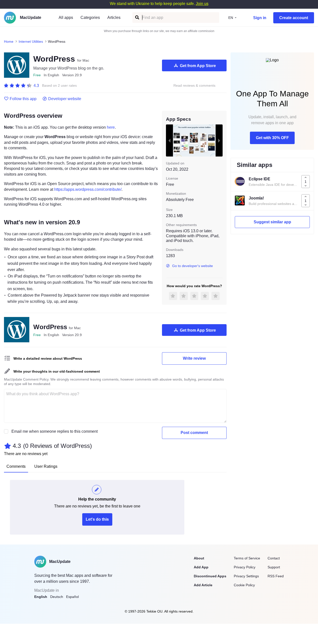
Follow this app (23, 99)
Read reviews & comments (194, 85)
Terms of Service (247, 558)
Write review (194, 358)
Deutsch (56, 596)
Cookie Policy (244, 585)
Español (72, 596)
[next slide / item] (219, 140)
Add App (201, 567)
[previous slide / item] (169, 140)
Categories (90, 17)
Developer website (64, 99)
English (40, 596)
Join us (202, 3)
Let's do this (97, 519)
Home (8, 41)
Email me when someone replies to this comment (54, 431)
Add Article (203, 585)
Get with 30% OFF (272, 137)
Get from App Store (198, 65)
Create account (293, 17)
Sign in (259, 17)
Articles (113, 17)
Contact (274, 558)
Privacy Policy (244, 567)
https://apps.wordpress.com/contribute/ (87, 189)
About (199, 558)
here (111, 127)
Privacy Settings (246, 576)
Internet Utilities (31, 41)
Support (274, 567)
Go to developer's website (192, 266)
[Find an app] (136, 17)
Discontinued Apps (210, 576)
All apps (66, 17)
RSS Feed (276, 576)
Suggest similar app (272, 222)
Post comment (194, 432)
